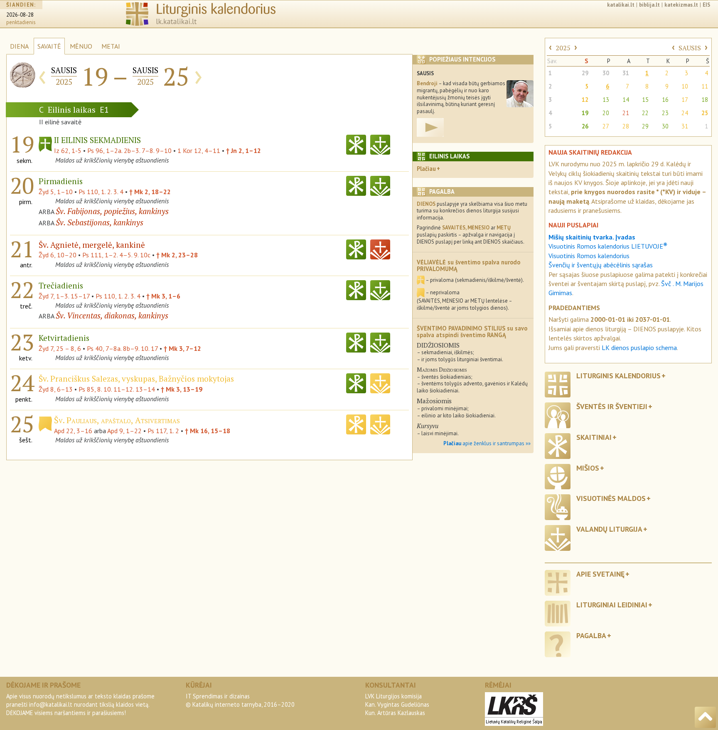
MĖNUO (81, 46)
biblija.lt (649, 4)
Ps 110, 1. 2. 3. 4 (101, 191)
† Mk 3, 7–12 (182, 348)
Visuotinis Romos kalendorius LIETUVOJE (607, 246)
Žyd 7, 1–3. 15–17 (64, 296)
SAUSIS (690, 47)
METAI (110, 46)
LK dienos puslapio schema (639, 347)
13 (605, 100)
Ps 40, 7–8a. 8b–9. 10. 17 (122, 348)
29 (585, 73)
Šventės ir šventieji (611, 406)
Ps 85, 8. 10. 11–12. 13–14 (117, 389)
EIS (706, 4)
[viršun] (705, 717)
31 (625, 73)
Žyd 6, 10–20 (57, 255)
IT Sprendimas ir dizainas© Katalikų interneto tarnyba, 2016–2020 (240, 700)
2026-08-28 (20, 14)
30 (605, 73)
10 (684, 86)
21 (625, 113)
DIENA (19, 46)
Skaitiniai (594, 437)
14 (625, 100)
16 (665, 100)
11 (704, 86)
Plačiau (426, 169)
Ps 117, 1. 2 (163, 431)
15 (645, 100)
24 (684, 113)
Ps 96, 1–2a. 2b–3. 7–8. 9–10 (129, 150)
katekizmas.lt (681, 4)
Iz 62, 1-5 (67, 150)
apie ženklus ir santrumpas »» (487, 443)
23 (665, 113)
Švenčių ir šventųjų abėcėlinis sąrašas (600, 265)
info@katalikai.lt (50, 704)
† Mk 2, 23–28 (177, 255)
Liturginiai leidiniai (611, 604)
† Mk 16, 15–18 (207, 431)
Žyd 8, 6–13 (56, 389)
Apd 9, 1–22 (124, 431)
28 (625, 126)
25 (704, 113)
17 (684, 100)
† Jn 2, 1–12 (243, 150)
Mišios (587, 468)
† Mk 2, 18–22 (150, 191)
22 (645, 113)
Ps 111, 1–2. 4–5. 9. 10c (116, 255)
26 (585, 126)
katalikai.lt (620, 4)
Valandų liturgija (609, 529)
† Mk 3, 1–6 (163, 296)
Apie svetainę (600, 574)
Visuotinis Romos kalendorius (588, 256)
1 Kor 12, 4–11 (198, 150)
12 (585, 100)
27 (605, 126)
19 (585, 113)
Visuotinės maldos (611, 498)
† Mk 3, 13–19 (181, 389)
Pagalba (591, 635)
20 (605, 113)
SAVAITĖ (49, 46)
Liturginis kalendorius (618, 375)
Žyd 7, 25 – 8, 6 (60, 348)
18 (704, 100)
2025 (563, 47)
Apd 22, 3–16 (73, 431)
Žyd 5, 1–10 (56, 191)
